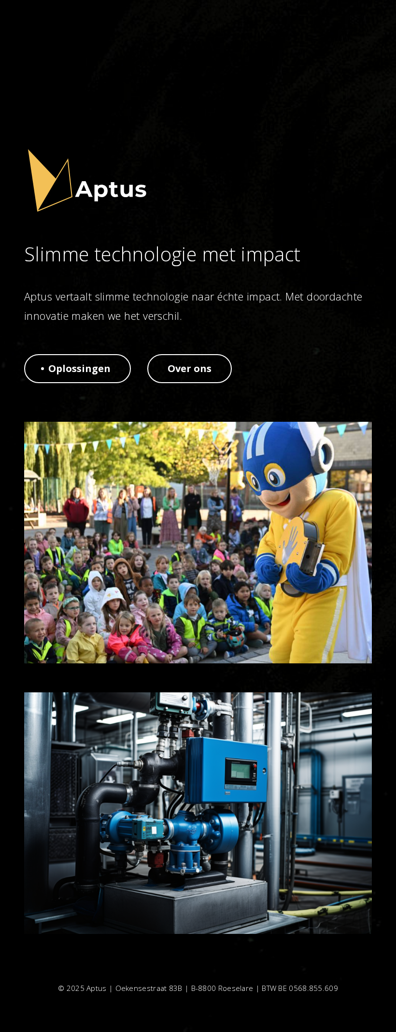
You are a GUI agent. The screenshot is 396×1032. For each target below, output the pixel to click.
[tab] (77, 368)
